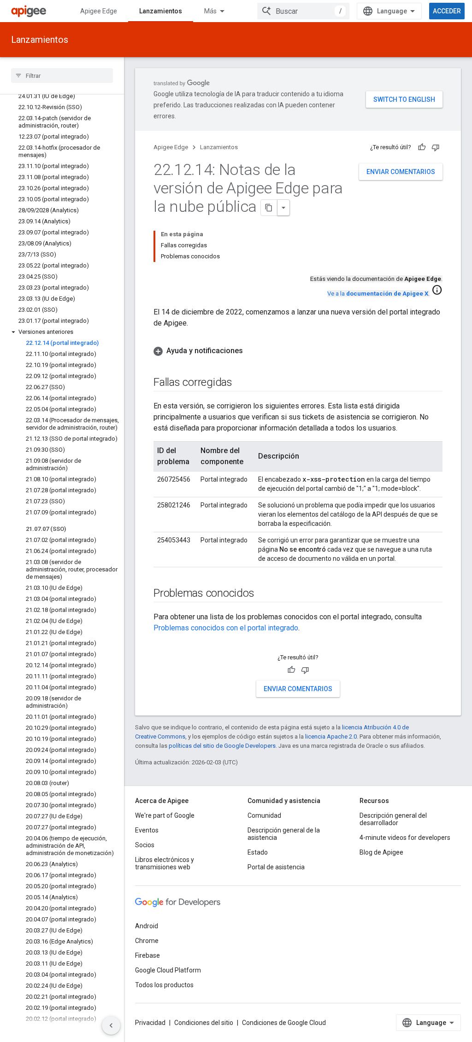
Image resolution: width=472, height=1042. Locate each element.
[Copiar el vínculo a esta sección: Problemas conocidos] (263, 594)
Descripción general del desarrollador (393, 819)
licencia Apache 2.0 (331, 736)
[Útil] (422, 147)
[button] (62, 332)
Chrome (147, 940)
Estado (258, 852)
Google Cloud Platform (168, 970)
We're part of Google (165, 815)
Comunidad (264, 815)
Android (146, 926)
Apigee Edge (98, 11)
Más (210, 11)
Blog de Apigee (381, 852)
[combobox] (303, 11)
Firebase (147, 955)
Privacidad (150, 1022)
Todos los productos (164, 985)
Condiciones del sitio (203, 1022)
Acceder (447, 11)
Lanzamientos (160, 11)
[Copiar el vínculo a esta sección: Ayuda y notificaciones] (252, 350)
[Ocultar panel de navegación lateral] (111, 1025)
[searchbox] (62, 75)
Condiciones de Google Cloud (284, 1022)
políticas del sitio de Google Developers (222, 745)
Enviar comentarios (400, 171)
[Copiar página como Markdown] (269, 207)
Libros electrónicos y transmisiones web (164, 863)
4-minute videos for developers (405, 837)
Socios (144, 845)
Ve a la (377, 293)
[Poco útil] (435, 147)
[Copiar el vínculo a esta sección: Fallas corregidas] (241, 383)
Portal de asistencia (276, 867)
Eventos (147, 830)
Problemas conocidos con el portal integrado (225, 627)
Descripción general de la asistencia (284, 834)
